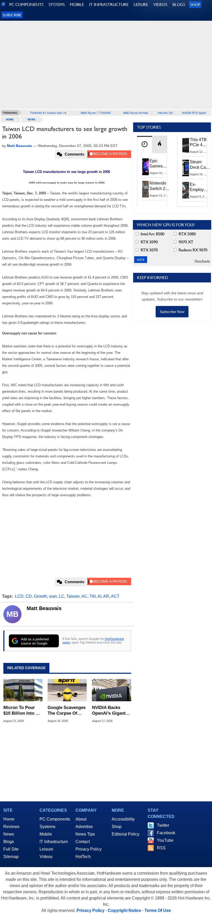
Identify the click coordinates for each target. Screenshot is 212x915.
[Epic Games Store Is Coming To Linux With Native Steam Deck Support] (145, 166)
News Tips (85, 834)
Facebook (166, 833)
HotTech (83, 856)
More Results (202, 261)
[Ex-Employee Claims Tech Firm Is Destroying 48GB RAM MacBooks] (186, 190)
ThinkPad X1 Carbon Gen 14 (48, 113)
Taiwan (73, 596)
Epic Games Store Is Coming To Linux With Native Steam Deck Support (159, 164)
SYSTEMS (57, 4)
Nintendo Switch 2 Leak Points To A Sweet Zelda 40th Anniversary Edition (160, 186)
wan (53, 596)
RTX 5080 (187, 233)
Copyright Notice (124, 910)
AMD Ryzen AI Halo (135, 113)
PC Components (55, 819)
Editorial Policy (125, 834)
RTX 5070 (149, 249)
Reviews (11, 826)
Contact (82, 841)
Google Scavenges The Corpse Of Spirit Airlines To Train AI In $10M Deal (67, 710)
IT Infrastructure (54, 841)
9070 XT (185, 241)
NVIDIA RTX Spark (194, 113)
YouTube (165, 840)
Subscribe (12, 15)
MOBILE (77, 4)
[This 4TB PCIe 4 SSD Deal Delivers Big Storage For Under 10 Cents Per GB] (186, 145)
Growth (40, 596)
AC (84, 596)
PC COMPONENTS (26, 4)
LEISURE (141, 4)
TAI (92, 596)
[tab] (144, 144)
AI (99, 596)
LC (61, 596)
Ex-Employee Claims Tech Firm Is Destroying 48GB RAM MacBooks (200, 187)
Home (8, 819)
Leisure (46, 849)
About (80, 819)
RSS (161, 848)
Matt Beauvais (44, 608)
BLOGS (178, 4)
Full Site (11, 849)
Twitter (163, 825)
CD (29, 596)
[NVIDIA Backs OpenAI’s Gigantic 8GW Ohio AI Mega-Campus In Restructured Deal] (111, 690)
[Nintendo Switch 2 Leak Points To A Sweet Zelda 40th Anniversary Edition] (145, 189)
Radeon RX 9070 (192, 249)
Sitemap (11, 856)
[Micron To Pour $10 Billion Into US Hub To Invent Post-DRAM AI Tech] (22, 690)
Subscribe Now (172, 312)
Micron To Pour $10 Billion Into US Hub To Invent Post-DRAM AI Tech (22, 710)
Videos (46, 856)
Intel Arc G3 (165, 113)
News (31, 119)
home (10, 119)
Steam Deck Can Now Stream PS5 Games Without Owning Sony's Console (199, 165)
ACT (115, 596)
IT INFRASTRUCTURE (108, 4)
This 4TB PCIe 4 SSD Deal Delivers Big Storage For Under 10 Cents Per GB (199, 142)
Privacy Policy (88, 849)
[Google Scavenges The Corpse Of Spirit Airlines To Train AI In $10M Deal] (67, 690)
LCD (19, 596)
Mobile (46, 834)
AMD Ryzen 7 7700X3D (96, 113)
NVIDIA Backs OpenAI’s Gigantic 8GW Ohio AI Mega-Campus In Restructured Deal (110, 710)
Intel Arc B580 (152, 233)
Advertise (84, 826)
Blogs (8, 841)
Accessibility (123, 819)
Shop (195, 4)
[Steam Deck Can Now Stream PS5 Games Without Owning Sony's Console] (186, 167)
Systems (47, 826)
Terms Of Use (158, 910)
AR (106, 596)
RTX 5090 (149, 241)
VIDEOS (160, 4)
